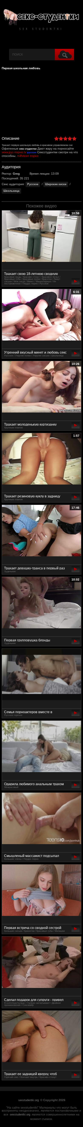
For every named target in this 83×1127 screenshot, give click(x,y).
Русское (32, 184)
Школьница (11, 190)
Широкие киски (55, 184)
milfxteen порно (28, 156)
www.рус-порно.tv (14, 152)
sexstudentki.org (28, 1100)
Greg (16, 173)
